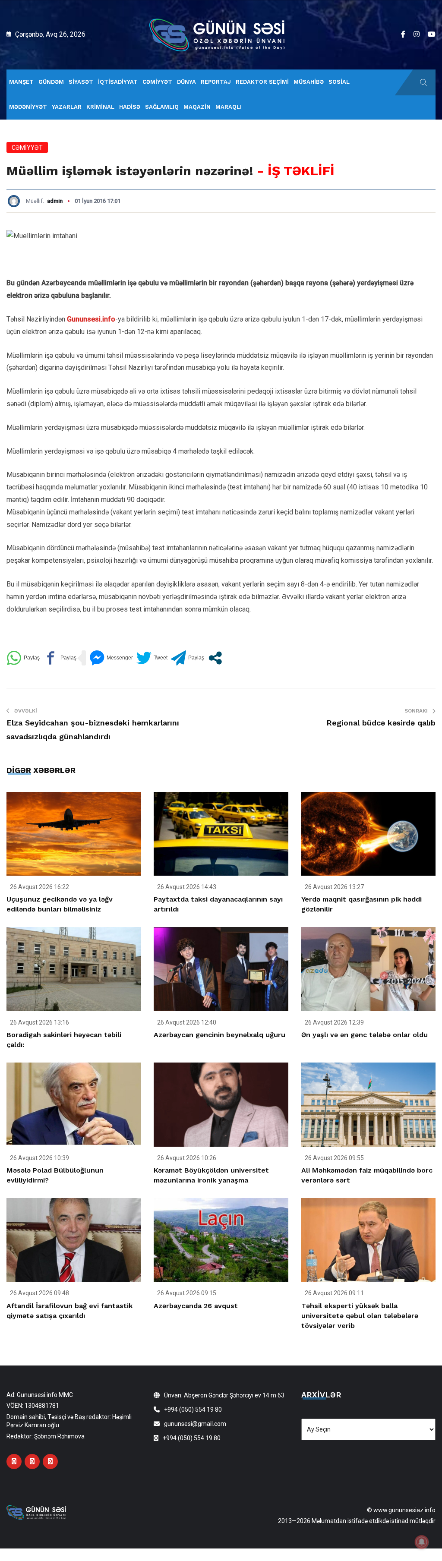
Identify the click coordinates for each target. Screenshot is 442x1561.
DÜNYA (186, 82)
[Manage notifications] (422, 1542)
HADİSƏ (129, 107)
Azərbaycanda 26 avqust (196, 1306)
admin (55, 201)
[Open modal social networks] (215, 657)
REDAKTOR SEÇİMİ (262, 82)
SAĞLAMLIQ (162, 107)
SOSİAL (339, 82)
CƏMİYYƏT (157, 82)
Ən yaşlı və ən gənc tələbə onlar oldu (364, 1035)
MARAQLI (228, 107)
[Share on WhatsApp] (23, 657)
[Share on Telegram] (187, 657)
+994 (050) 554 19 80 (193, 1409)
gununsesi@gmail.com (195, 1423)
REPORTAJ (216, 82)
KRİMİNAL (100, 107)
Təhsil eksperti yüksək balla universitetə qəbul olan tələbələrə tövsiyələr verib (359, 1316)
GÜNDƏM (51, 82)
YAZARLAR (67, 107)
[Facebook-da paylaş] (59, 657)
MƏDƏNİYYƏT (28, 107)
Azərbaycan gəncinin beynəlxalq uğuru (219, 1035)
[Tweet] (151, 657)
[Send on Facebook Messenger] (111, 657)
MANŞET (21, 82)
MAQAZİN (197, 107)
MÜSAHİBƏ (309, 82)
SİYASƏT (81, 82)
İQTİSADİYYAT (118, 82)
